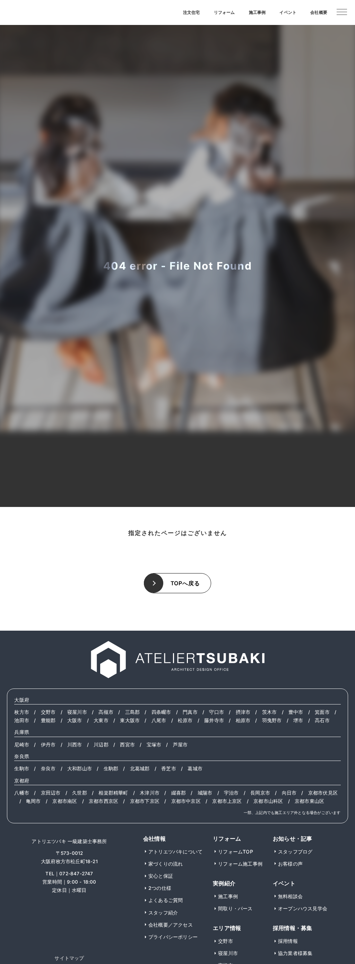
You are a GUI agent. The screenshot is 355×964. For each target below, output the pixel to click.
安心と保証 (160, 876)
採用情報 (288, 941)
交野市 (48, 712)
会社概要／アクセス (170, 925)
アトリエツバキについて (175, 852)
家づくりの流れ (165, 864)
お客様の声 (290, 864)
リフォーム (224, 12)
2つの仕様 (159, 888)
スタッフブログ (295, 852)
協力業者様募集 (295, 953)
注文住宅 (191, 12)
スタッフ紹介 (163, 912)
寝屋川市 (77, 712)
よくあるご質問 (165, 900)
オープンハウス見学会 (302, 908)
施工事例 (257, 12)
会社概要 (318, 12)
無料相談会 (290, 896)
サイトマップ (69, 958)
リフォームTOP (235, 852)
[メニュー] (341, 11)
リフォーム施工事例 (240, 864)
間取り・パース (235, 908)
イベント (287, 12)
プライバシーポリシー (173, 937)
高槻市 (105, 712)
